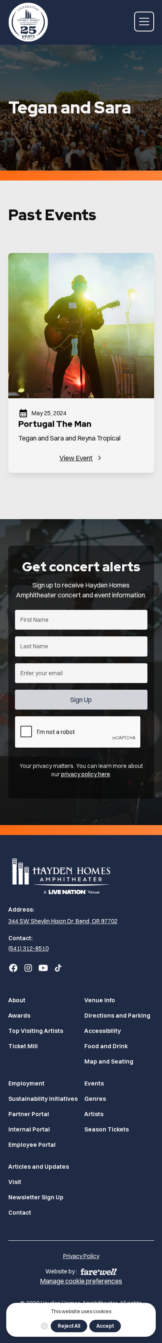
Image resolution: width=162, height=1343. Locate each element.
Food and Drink (106, 1046)
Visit (14, 1182)
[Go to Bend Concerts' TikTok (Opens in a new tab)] (58, 968)
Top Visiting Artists (35, 1031)
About (16, 1000)
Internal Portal (29, 1129)
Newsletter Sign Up (36, 1197)
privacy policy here (85, 774)
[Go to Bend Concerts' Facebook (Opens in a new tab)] (13, 968)
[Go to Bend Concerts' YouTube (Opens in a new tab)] (43, 968)
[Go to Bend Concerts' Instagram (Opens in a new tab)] (28, 968)
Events (94, 1083)
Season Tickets (106, 1129)
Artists (93, 1114)
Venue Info (99, 1000)
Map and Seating (108, 1061)
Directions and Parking (117, 1015)
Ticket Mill (23, 1046)
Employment (26, 1083)
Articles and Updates (38, 1166)
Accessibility (102, 1031)
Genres (95, 1098)
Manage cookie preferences (81, 1281)
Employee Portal (32, 1144)
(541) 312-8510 (28, 948)
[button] (144, 21)
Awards (19, 1015)
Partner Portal (28, 1114)
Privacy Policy (81, 1256)
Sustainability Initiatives (43, 1098)
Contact (19, 1212)
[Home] (81, 875)
